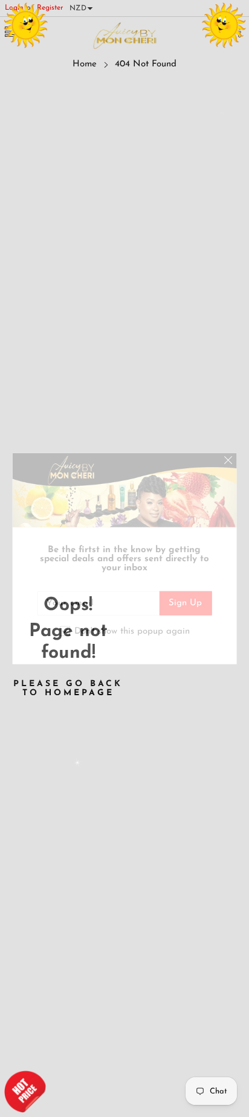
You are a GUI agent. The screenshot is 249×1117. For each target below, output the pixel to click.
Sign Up (185, 603)
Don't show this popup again (132, 630)
